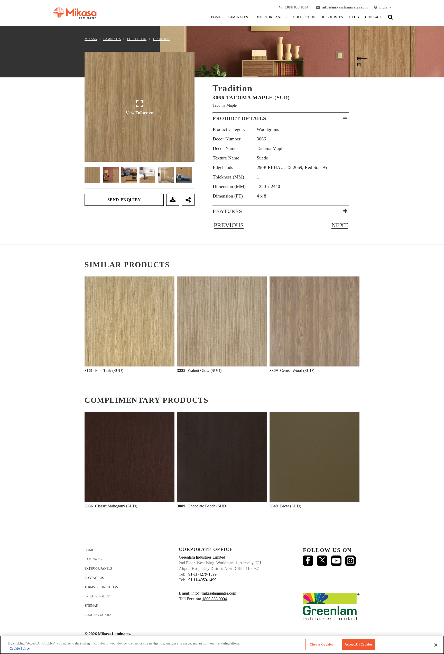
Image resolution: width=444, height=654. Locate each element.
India (382, 7)
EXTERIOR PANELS (270, 17)
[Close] (435, 645)
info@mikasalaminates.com (345, 7)
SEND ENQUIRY (124, 200)
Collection (136, 39)
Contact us (94, 578)
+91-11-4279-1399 (201, 574)
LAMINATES (238, 17)
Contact (373, 17)
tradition (161, 39)
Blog (354, 17)
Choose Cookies (98, 615)
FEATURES (227, 211)
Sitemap (91, 605)
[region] (222, 645)
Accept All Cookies (358, 644)
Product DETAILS (239, 118)
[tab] (280, 118)
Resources (332, 17)
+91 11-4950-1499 (201, 580)
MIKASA (91, 39)
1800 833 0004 (296, 7)
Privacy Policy (97, 596)
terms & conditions (101, 587)
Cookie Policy (20, 648)
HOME (216, 17)
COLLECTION (304, 17)
